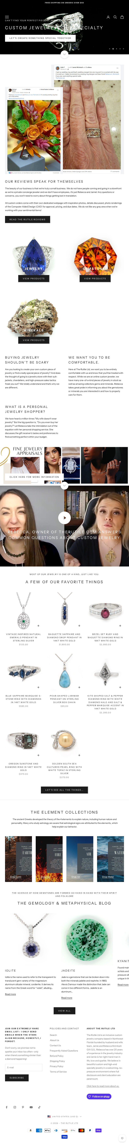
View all (64, 1010)
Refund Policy (56, 1055)
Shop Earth (15, 876)
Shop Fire (45, 876)
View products (34, 278)
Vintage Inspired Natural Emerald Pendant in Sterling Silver (23, 637)
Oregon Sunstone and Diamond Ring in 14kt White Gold (23, 766)
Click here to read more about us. (103, 1085)
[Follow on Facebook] (6, 1106)
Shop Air (75, 876)
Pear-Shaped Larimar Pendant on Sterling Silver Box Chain (64, 698)
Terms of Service (58, 1071)
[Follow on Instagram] (14, 1106)
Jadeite (68, 970)
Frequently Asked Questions (64, 1050)
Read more (10, 993)
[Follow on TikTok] (39, 1106)
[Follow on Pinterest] (23, 1106)
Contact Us (55, 1045)
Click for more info (24, 37)
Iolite (10, 970)
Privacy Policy (56, 1065)
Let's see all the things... (64, 789)
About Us (54, 1039)
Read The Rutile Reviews (28, 219)
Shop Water (108, 876)
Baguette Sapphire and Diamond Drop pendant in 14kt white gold (64, 637)
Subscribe (17, 1077)
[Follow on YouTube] (31, 1106)
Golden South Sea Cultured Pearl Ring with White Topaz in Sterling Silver (64, 768)
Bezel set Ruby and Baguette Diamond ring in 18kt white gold (105, 637)
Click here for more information (34, 476)
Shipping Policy (57, 1060)
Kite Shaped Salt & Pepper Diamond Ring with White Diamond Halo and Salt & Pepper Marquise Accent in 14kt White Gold (105, 701)
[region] (64, 30)
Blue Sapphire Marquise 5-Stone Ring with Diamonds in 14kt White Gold (24, 698)
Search (53, 1034)
